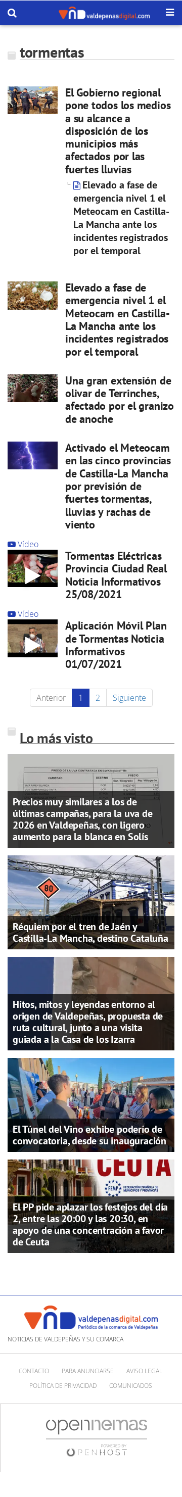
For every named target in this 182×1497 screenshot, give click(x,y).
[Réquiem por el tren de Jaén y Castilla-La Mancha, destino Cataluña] (91, 901)
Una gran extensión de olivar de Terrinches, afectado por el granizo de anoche (119, 399)
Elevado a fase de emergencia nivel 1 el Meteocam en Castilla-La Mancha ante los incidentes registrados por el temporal (121, 217)
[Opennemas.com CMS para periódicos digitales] (96, 1437)
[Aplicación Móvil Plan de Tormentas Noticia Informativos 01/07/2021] (33, 638)
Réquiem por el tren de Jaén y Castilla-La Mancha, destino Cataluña (90, 932)
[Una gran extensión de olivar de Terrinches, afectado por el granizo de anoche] (33, 388)
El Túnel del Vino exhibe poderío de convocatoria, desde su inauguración (89, 1135)
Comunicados (130, 1385)
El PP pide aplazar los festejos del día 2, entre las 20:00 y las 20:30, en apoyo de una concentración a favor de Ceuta (90, 1224)
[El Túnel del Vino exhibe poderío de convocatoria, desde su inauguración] (91, 1103)
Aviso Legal (144, 1371)
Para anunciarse (88, 1371)
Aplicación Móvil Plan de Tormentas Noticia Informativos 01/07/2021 (115, 644)
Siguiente (129, 697)
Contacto (34, 1371)
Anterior (51, 697)
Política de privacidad (63, 1385)
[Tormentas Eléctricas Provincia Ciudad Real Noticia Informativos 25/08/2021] (33, 568)
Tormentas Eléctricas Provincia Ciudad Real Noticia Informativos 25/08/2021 (115, 575)
